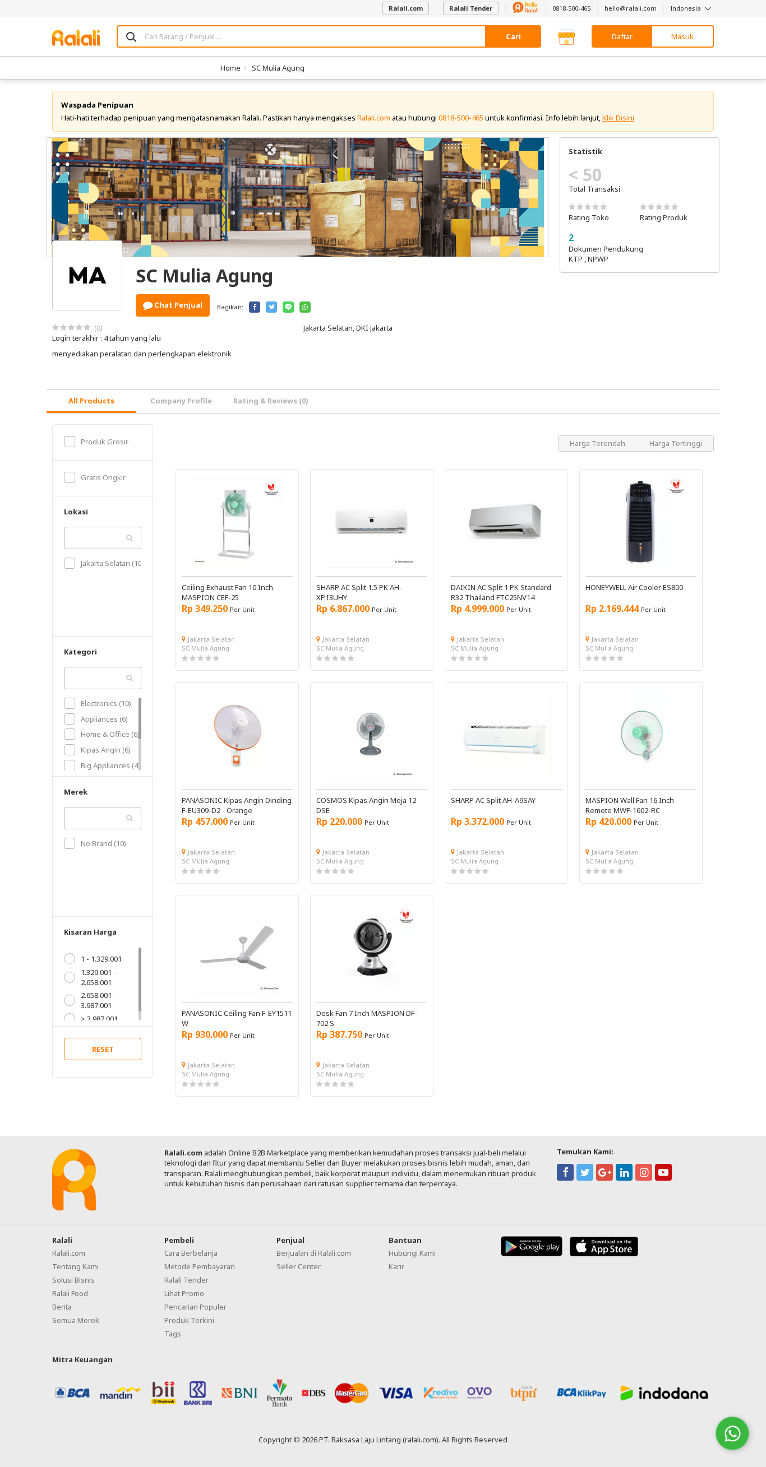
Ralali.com (406, 8)
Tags (172, 1334)
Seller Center (298, 1266)
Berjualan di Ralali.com (313, 1253)
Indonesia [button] (687, 8)
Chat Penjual (177, 305)
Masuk (682, 36)
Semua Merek (75, 1320)
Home (230, 68)
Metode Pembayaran (199, 1266)
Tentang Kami (75, 1266)
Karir (396, 1266)
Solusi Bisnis (73, 1280)
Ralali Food (70, 1293)
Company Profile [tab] (181, 401)
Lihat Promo (184, 1293)
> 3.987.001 (99, 1019)
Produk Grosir (104, 442)
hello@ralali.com (631, 8)
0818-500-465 (571, 8)
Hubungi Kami (412, 1253)
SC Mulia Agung (278, 68)
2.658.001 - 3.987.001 (98, 1000)
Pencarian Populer (195, 1307)
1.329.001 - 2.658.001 (98, 977)
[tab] (91, 401)
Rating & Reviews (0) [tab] (270, 401)
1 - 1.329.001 (101, 959)
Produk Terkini (189, 1320)
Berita (62, 1307)
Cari (513, 36)
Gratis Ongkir (103, 477)
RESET (103, 1049)
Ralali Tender (470, 8)
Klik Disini (618, 118)
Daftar (622, 36)
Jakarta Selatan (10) (112, 563)
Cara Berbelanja (191, 1253)
